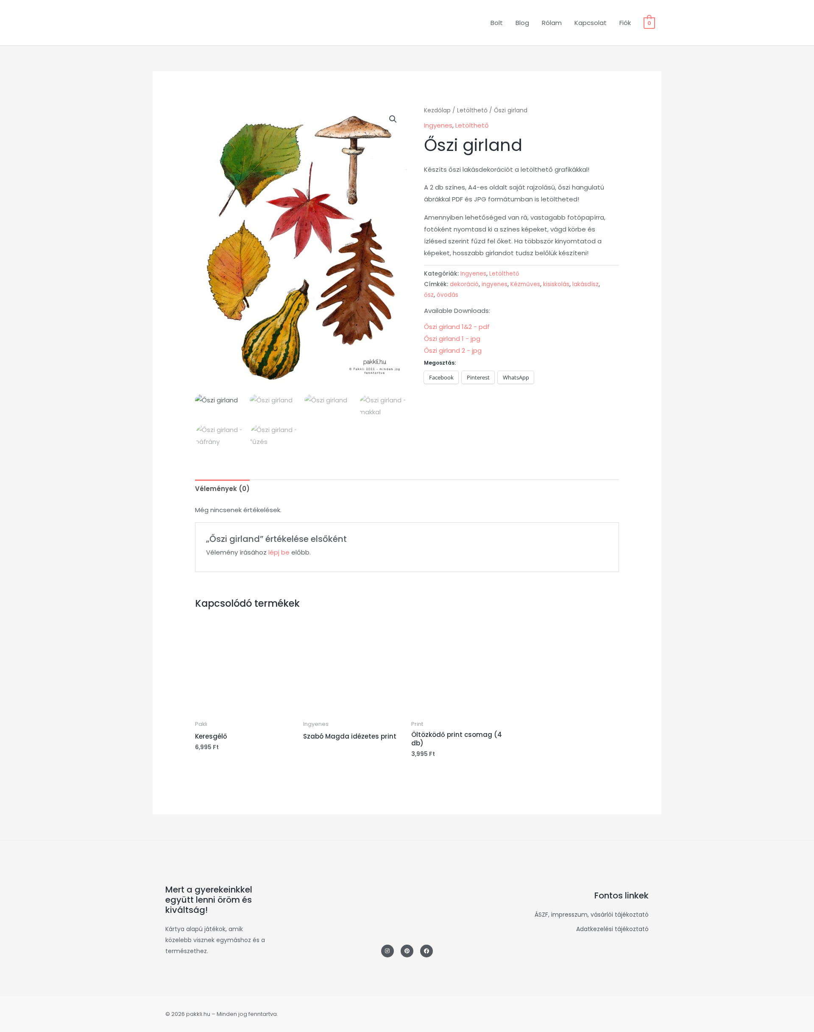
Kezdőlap (437, 110)
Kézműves (525, 284)
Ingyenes (438, 125)
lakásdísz (585, 284)
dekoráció (464, 284)
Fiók (625, 22)
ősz (429, 295)
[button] (393, 119)
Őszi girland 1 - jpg (452, 338)
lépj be (279, 552)
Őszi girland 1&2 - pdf (457, 326)
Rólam (552, 22)
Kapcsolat (590, 22)
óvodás (447, 295)
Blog (522, 22)
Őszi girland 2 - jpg (453, 350)
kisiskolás (556, 284)
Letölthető (472, 110)
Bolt (497, 22)
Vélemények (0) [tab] (222, 488)
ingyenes (494, 284)
